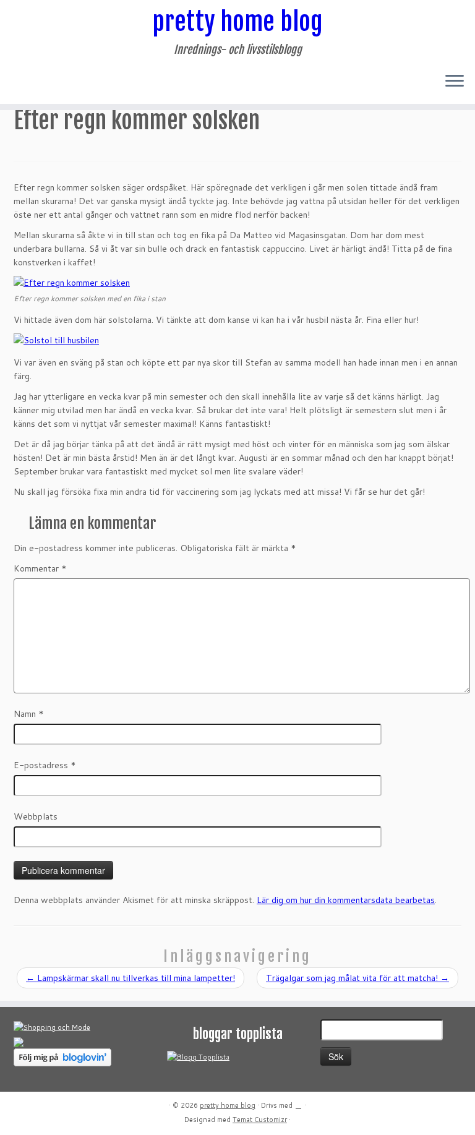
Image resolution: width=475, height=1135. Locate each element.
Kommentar (40, 568)
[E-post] (26, 82)
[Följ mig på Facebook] (34, 82)
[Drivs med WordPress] (298, 1103)
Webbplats (36, 816)
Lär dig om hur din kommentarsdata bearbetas (346, 900)
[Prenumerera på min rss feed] (18, 82)
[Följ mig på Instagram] (42, 82)
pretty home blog (237, 21)
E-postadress (45, 765)
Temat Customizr (260, 1119)
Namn (29, 714)
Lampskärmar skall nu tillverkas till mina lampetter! (130, 978)
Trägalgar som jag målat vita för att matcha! (357, 978)
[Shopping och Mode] (52, 1027)
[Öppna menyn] (454, 81)
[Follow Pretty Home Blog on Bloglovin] (62, 1056)
